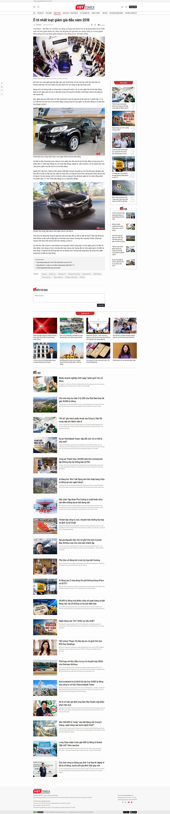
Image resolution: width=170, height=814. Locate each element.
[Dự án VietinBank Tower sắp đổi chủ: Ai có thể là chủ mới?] (130, 262)
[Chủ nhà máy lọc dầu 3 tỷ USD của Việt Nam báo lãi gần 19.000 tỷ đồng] (130, 238)
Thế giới (104, 13)
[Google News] (101, 25)
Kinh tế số (57, 13)
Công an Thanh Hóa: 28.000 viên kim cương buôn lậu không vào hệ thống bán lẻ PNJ (81, 460)
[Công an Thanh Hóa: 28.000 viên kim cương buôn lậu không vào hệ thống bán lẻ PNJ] (45, 465)
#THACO (82, 277)
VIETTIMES (85, 7)
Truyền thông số (131, 13)
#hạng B (44, 274)
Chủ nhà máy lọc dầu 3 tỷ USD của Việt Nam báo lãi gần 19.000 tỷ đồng (118, 238)
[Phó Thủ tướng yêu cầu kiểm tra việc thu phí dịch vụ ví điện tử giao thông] (72, 326)
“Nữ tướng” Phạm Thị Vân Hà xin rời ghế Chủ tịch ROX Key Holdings (80, 642)
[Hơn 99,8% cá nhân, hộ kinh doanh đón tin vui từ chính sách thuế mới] (125, 326)
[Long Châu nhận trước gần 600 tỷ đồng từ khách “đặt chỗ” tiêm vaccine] (45, 749)
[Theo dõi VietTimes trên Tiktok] (131, 802)
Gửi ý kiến (101, 305)
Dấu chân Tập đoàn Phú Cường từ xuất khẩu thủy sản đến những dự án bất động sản (81, 501)
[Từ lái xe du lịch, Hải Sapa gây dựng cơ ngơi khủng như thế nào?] (130, 215)
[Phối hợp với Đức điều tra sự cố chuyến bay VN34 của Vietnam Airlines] (45, 668)
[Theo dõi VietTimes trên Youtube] (128, 802)
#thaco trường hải (58, 277)
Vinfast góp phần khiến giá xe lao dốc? (48, 268)
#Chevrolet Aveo (87, 274)
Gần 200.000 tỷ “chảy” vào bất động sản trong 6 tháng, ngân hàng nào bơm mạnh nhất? (80, 723)
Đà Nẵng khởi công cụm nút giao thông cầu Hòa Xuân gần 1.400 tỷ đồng (70, 362)
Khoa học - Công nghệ (70, 13)
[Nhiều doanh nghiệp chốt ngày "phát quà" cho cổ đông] (130, 227)
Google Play (133, 812)
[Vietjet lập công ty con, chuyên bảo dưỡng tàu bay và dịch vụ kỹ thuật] (45, 526)
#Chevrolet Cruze (46, 277)
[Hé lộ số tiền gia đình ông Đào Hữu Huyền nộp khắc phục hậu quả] (45, 708)
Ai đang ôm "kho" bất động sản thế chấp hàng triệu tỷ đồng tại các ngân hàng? (82, 480)
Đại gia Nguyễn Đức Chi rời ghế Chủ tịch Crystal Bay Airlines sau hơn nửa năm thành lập (80, 541)
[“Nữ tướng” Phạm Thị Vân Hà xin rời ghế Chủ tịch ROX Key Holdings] (45, 647)
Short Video (96, 13)
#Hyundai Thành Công (71, 277)
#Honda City (52, 274)
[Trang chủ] (34, 13)
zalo (125, 802)
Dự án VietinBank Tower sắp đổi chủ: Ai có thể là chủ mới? (118, 263)
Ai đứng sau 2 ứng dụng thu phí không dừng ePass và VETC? (120, 175)
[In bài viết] (95, 25)
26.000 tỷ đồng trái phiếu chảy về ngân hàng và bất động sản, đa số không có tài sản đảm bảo (82, 602)
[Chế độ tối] (126, 7)
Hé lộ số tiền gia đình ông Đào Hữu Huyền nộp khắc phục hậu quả (81, 703)
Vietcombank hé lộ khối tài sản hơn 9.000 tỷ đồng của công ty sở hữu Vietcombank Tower (81, 683)
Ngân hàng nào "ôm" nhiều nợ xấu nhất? (120, 129)
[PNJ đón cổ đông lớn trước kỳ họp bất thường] (45, 566)
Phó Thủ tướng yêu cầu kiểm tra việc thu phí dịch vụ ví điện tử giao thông (71, 336)
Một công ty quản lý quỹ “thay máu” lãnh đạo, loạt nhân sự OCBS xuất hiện (120, 199)
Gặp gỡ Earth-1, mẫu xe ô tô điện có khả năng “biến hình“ (54, 265)
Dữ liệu (37, 373)
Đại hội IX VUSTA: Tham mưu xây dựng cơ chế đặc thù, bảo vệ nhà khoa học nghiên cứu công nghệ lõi (98, 337)
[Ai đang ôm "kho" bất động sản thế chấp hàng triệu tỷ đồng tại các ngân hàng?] (45, 486)
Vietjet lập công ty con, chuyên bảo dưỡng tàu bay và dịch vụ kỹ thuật (81, 521)
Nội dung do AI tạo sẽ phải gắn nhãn (124, 360)
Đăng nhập (133, 7)
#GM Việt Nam (97, 274)
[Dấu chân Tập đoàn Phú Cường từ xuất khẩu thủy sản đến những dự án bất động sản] (45, 506)
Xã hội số (40, 13)
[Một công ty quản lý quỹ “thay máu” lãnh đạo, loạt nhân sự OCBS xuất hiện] (123, 187)
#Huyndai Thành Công (74, 274)
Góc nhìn (49, 13)
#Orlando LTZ (62, 274)
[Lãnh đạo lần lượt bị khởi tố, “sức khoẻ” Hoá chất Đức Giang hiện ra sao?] (123, 140)
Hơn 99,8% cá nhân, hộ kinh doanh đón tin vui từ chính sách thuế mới (124, 336)
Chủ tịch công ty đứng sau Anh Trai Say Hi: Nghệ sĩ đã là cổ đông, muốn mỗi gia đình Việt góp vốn (81, 764)
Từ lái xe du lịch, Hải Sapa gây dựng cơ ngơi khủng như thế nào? (118, 216)
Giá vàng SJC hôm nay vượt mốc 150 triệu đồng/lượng (98, 361)
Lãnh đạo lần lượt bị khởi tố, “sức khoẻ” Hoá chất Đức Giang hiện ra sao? (120, 151)
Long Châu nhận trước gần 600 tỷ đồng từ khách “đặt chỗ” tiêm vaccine (80, 744)
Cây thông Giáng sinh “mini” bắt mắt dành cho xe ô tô (53, 262)
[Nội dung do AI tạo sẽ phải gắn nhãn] (125, 350)
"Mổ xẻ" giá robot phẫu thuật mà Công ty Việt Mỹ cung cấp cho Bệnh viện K (120, 106)
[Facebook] (92, 25)
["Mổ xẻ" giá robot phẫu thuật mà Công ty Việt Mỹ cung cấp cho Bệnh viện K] (123, 94)
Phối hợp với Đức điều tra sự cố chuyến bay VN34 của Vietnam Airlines (81, 663)
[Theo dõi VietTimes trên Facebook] (123, 802)
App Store (126, 812)
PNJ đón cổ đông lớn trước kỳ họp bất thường (79, 560)
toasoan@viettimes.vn (127, 795)
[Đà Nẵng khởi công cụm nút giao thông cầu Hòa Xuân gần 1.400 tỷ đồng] (72, 350)
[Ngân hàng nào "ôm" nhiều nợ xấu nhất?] (123, 118)
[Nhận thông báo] (122, 7)
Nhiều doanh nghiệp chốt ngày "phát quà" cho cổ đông (117, 227)
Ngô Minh (38, 24)
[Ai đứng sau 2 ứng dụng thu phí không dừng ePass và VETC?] (123, 164)
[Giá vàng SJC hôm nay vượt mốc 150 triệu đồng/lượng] (98, 350)
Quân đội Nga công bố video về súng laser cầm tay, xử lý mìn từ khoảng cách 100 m (44, 337)
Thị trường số (85, 13)
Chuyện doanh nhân (116, 13)
